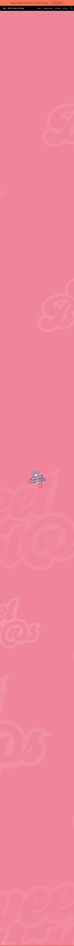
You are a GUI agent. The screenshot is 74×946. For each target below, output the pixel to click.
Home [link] (39, 8)
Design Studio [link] (48, 8)
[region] (37, 3)
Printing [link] (58, 8)
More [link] (65, 8)
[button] (72, 8)
